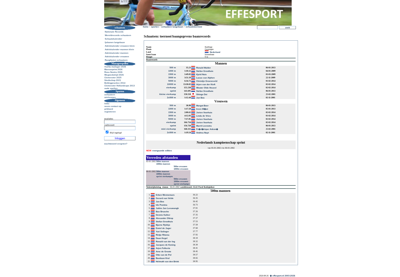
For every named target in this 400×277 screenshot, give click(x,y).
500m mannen (163, 161)
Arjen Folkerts (163, 248)
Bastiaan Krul (163, 258)
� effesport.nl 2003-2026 (282, 276)
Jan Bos (200, 98)
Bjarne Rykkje (163, 225)
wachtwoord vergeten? (115, 144)
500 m (173, 67)
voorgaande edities (159, 150)
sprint (173, 91)
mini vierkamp (168, 129)
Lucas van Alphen (205, 78)
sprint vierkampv (182, 184)
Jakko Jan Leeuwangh (167, 208)
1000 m (172, 71)
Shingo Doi (201, 94)
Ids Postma (161, 205)
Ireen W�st (202, 109)
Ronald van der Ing (165, 241)
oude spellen (111, 88)
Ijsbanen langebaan (115, 42)
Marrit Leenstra (204, 126)
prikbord (108, 109)
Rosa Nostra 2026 (113, 72)
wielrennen (110, 97)
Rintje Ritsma (162, 235)
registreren (110, 112)
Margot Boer (202, 105)
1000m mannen (163, 164)
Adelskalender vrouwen (117, 56)
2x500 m (171, 97)
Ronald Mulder (203, 68)
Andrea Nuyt (202, 133)
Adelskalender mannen (116, 53)
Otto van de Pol (163, 255)
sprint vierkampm (164, 176)
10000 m (171, 84)
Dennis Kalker (163, 215)
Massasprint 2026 (113, 69)
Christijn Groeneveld (206, 81)
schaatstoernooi (194, 27)
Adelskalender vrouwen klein (120, 46)
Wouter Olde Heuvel (206, 88)
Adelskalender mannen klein (119, 49)
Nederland (215, 52)
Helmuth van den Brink (167, 261)
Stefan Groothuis (204, 71)
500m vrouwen (181, 166)
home (146, 27)
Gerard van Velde (165, 198)
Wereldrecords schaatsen (118, 35)
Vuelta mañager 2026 (115, 67)
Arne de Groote (163, 251)
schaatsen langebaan (172, 27)
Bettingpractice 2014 (114, 83)
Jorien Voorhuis (204, 112)
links (106, 103)
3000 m (172, 77)
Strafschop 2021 (112, 80)
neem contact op (112, 106)
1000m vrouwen (181, 169)
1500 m (172, 74)
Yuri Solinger (162, 231)
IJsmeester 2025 (112, 77)
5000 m (172, 81)
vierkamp (171, 87)
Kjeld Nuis (201, 74)
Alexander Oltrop (164, 218)
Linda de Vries (203, 116)
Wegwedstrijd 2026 (114, 75)
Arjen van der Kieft (205, 84)
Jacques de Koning (165, 245)
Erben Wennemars (165, 195)
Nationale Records (114, 32)
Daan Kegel (162, 238)
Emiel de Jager (163, 228)
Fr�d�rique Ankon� (207, 129)
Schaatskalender (113, 39)
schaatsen (109, 94)
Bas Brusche (162, 211)
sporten (155, 27)
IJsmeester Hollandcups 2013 (119, 85)
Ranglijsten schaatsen (116, 60)
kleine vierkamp (167, 94)
